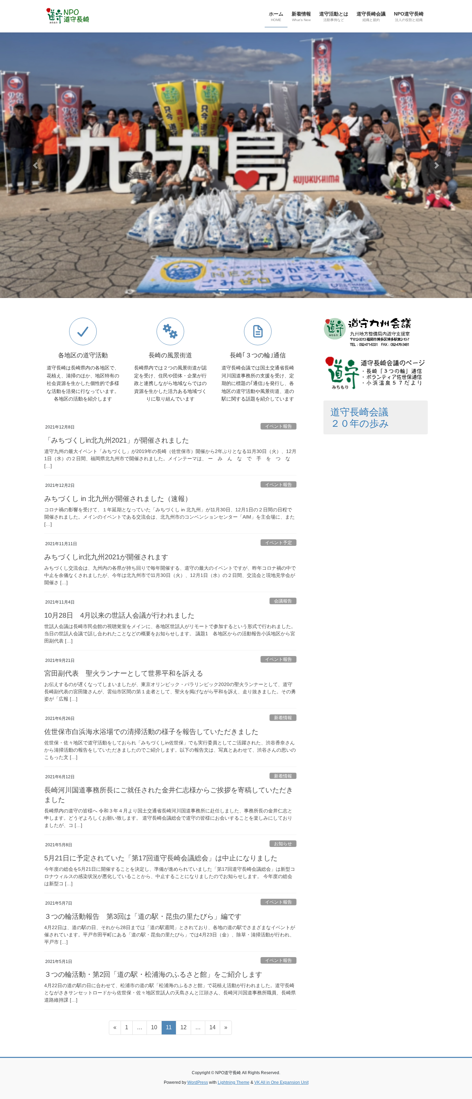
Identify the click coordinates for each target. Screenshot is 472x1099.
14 (212, 1029)
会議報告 (283, 601)
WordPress (197, 1082)
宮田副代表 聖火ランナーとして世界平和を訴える (123, 673)
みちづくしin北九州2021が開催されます (106, 557)
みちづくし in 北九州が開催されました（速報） (118, 498)
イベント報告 (278, 426)
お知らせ (283, 843)
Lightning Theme (233, 1082)
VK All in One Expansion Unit (281, 1082)
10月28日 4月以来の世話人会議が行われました (119, 615)
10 (154, 1029)
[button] (35, 165)
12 (183, 1029)
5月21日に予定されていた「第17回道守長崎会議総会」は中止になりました (160, 858)
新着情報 (283, 717)
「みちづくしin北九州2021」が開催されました (116, 440)
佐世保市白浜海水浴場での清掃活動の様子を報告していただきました (151, 731)
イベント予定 (278, 542)
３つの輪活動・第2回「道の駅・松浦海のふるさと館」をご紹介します (153, 974)
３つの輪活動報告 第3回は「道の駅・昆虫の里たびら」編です (143, 916)
